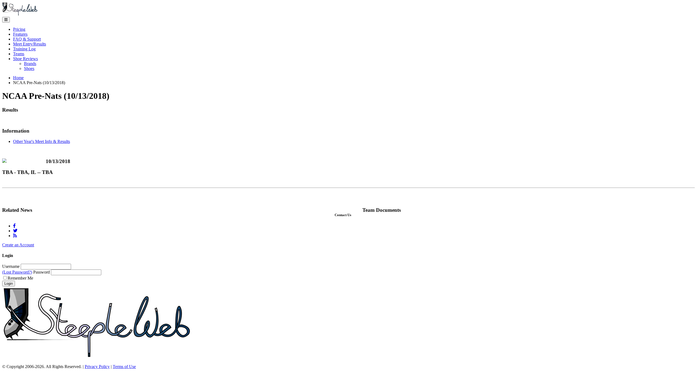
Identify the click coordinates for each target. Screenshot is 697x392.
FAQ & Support (27, 39)
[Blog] (15, 235)
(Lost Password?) (17, 272)
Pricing (19, 29)
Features (20, 34)
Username (11, 266)
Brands (30, 63)
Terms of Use (124, 366)
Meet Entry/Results (29, 44)
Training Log (24, 49)
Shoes (29, 68)
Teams (18, 53)
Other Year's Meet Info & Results (41, 141)
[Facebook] (14, 225)
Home (18, 77)
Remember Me (20, 278)
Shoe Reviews (25, 58)
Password (41, 272)
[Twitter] (15, 230)
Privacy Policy (97, 366)
